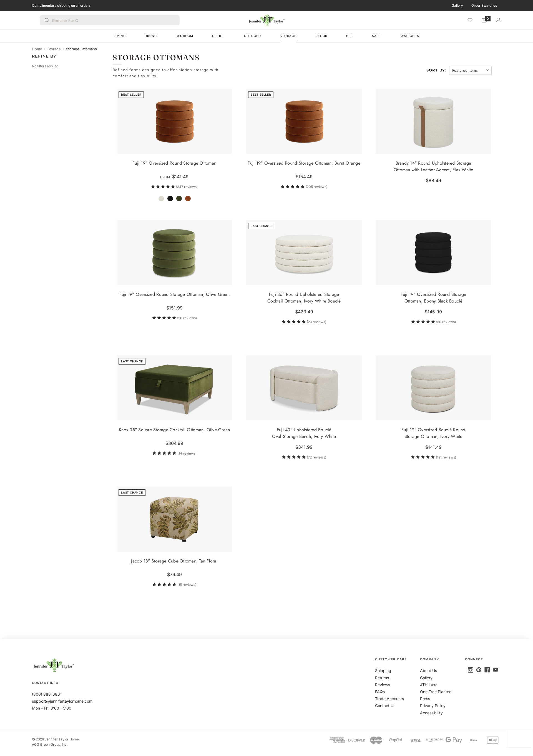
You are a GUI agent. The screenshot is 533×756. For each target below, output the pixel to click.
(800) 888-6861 (47, 694)
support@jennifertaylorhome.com (62, 701)
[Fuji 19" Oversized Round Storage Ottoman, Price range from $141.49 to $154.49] (174, 121)
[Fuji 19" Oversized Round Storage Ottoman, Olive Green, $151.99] (174, 252)
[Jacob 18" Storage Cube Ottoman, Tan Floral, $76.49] (174, 519)
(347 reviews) (187, 187)
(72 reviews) (316, 457)
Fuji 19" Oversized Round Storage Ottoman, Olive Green (174, 294)
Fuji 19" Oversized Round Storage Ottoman (175, 163)
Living (120, 36)
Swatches (409, 36)
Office (218, 36)
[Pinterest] (479, 670)
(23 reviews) (316, 322)
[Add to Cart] (355, 147)
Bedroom (184, 36)
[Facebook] (487, 670)
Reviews (382, 684)
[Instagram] (470, 670)
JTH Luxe (429, 684)
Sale (376, 36)
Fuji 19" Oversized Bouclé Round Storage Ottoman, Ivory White (433, 433)
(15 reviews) (187, 585)
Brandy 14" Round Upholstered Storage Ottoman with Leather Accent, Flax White (433, 166)
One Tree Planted (436, 691)
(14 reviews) (187, 453)
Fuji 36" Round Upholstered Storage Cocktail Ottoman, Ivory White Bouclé (304, 297)
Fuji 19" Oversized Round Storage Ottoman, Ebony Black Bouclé (433, 297)
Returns (382, 677)
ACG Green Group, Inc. (49, 744)
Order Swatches (484, 5)
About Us (428, 670)
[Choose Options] (225, 147)
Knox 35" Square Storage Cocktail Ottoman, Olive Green (174, 430)
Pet (349, 36)
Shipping (383, 670)
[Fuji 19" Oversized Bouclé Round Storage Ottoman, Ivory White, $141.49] (433, 387)
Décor (321, 36)
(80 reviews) (446, 322)
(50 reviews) (187, 318)
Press (425, 698)
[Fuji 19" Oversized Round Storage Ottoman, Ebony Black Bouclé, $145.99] (433, 252)
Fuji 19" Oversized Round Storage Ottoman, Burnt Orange (304, 163)
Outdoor (252, 36)
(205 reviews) (316, 187)
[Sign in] (498, 20)
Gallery (457, 5)
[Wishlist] (470, 20)
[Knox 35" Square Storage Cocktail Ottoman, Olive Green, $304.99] (174, 387)
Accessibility (431, 712)
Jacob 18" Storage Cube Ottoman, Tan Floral (174, 561)
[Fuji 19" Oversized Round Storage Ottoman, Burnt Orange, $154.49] (304, 121)
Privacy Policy (433, 705)
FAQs (380, 691)
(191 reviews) (446, 457)
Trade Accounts (389, 698)
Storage (288, 36)
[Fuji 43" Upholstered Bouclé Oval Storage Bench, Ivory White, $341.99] (304, 387)
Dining (151, 36)
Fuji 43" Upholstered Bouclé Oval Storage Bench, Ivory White (304, 433)
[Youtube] (495, 670)
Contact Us (385, 705)
